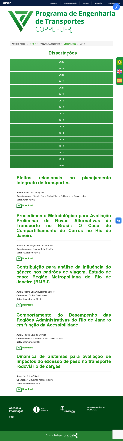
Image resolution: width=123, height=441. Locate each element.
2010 (61, 158)
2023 (61, 74)
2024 (61, 68)
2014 (61, 132)
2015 (61, 126)
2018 (61, 107)
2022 (61, 81)
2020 (61, 94)
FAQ (11, 417)
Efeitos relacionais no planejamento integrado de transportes (63, 180)
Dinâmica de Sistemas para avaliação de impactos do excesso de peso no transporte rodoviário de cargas (63, 361)
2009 (61, 165)
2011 (61, 152)
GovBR (7, 3)
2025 (61, 61)
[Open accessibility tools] (116, 6)
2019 (61, 100)
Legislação (98, 3)
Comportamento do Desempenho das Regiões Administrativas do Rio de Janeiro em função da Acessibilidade (63, 319)
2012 (61, 145)
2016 (61, 119)
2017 (61, 113)
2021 (61, 87)
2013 (61, 139)
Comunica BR (53, 3)
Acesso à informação (70, 3)
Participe (85, 3)
